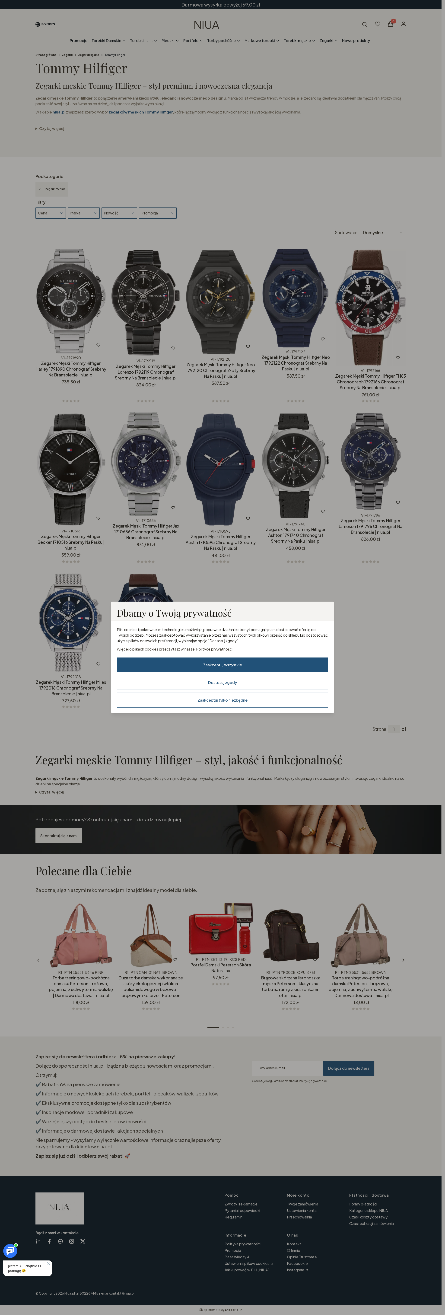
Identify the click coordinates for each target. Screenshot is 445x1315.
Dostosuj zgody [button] (222, 682)
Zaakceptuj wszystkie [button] (222, 664)
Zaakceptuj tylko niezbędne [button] (223, 700)
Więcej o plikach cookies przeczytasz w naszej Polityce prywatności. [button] (175, 649)
